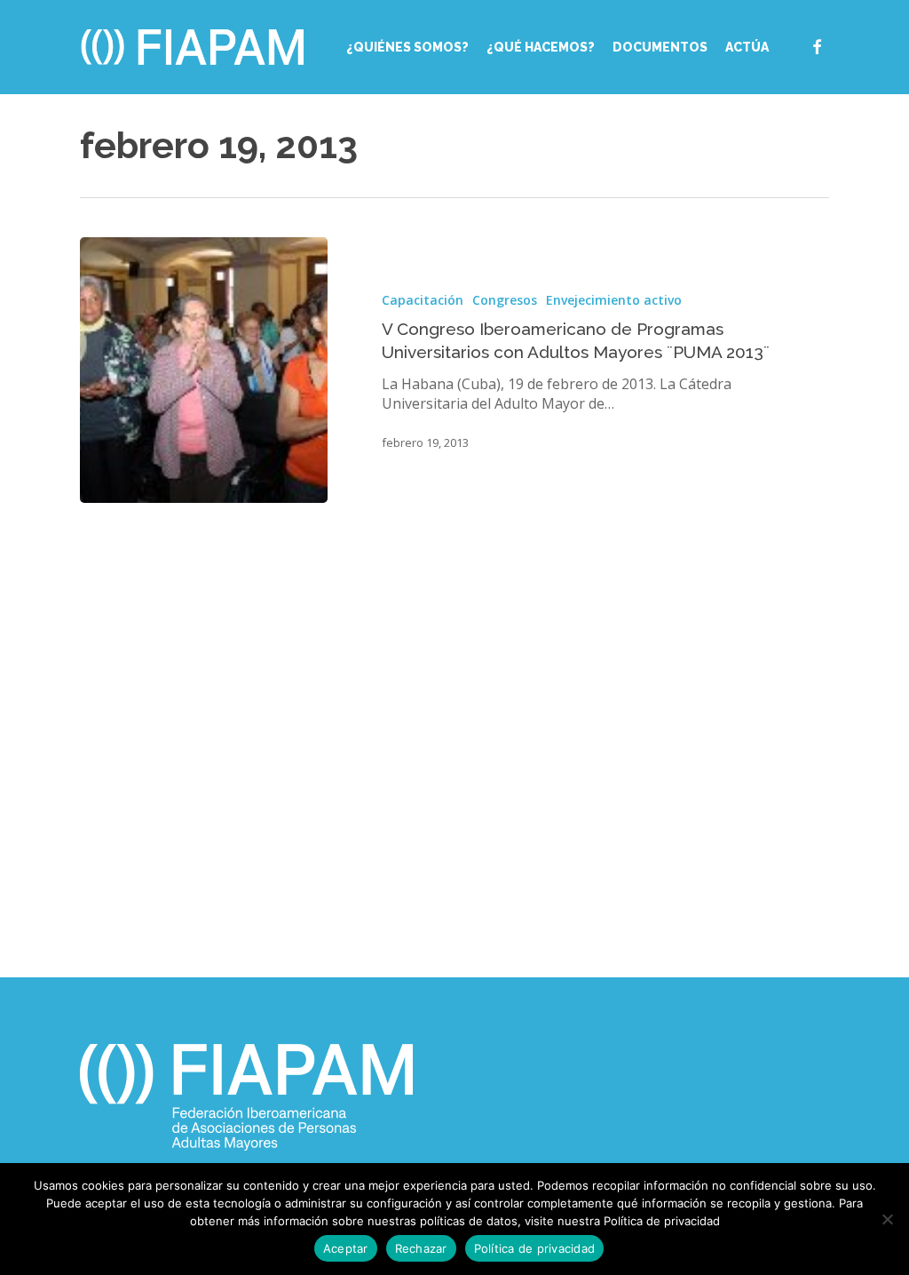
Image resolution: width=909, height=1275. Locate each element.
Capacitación (422, 299)
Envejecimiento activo (614, 299)
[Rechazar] (887, 1219)
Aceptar (345, 1248)
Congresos (504, 299)
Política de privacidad (535, 1248)
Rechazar (421, 1248)
